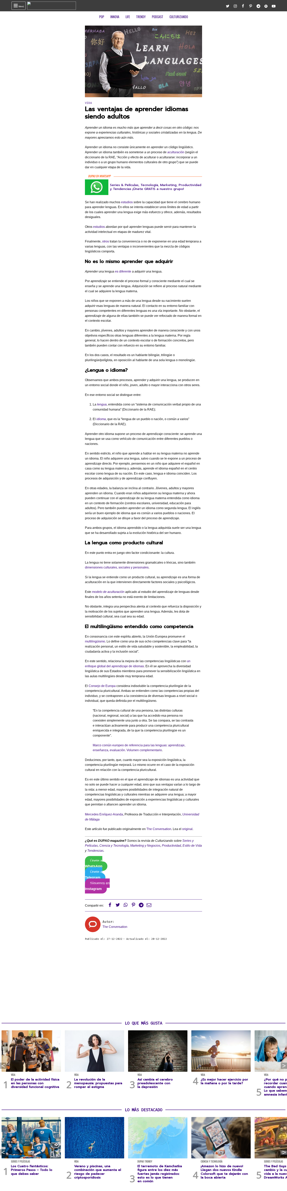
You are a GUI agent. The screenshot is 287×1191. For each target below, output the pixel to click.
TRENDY (141, 16)
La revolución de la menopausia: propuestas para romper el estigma (98, 1083)
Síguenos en (97, 886)
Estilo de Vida (192, 845)
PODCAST (157, 16)
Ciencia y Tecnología (114, 845)
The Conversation (158, 829)
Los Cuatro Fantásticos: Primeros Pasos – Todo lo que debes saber (31, 1170)
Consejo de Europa (102, 686)
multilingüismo (95, 641)
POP (101, 16)
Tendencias (95, 850)
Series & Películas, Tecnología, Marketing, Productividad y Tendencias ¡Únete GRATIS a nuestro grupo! (155, 187)
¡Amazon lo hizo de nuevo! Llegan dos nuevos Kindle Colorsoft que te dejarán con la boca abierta (224, 1172)
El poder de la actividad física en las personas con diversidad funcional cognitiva (35, 1083)
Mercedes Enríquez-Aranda (104, 814)
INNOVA (114, 16)
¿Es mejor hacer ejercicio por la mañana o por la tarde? (224, 1081)
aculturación (175, 152)
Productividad (171, 845)
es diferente (123, 271)
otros (105, 241)
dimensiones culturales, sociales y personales (117, 567)
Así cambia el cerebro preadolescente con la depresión (155, 1083)
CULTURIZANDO (178, 16)
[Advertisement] (143, 981)
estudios (127, 202)
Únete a (93, 863)
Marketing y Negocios (145, 845)
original (187, 829)
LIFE (128, 16)
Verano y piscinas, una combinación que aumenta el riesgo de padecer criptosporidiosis (97, 1172)
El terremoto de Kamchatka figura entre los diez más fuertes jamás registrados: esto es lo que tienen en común (159, 1174)
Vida (88, 103)
